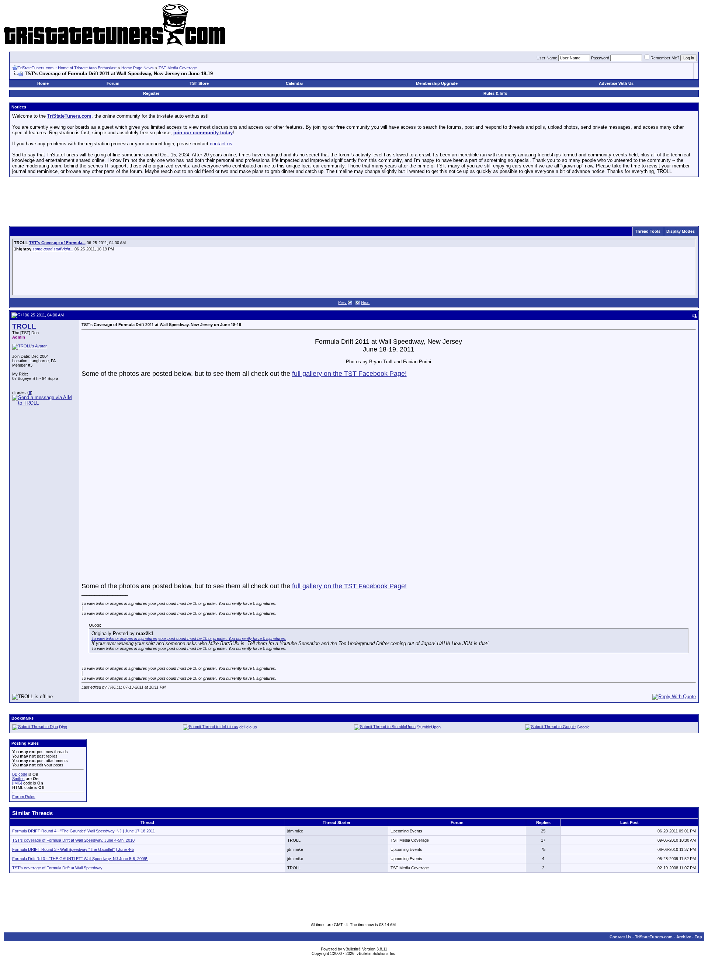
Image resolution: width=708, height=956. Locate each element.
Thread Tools (647, 231)
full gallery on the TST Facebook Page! (349, 373)
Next (365, 302)
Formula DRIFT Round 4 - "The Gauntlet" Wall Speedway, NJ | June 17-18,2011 (83, 831)
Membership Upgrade (437, 83)
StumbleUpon (429, 727)
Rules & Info (495, 93)
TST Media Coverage (178, 68)
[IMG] (17, 783)
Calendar (294, 83)
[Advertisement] (354, 199)
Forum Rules (23, 796)
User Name (547, 58)
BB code (19, 774)
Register (151, 93)
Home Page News (137, 68)
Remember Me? (664, 58)
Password (600, 58)
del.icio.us (248, 727)
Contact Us (620, 937)
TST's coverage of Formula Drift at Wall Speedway (57, 868)
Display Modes (680, 231)
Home (43, 83)
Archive (683, 937)
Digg (63, 727)
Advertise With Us (616, 83)
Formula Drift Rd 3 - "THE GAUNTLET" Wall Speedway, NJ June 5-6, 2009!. (80, 858)
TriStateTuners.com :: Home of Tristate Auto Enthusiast (67, 68)
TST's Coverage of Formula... (57, 242)
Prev (342, 302)
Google (583, 727)
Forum (113, 83)
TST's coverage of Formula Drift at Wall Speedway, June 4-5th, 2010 (73, 840)
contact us (221, 143)
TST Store (199, 83)
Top (698, 937)
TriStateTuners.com (654, 937)
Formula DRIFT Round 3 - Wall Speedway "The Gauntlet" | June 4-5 (73, 849)
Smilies (18, 778)
